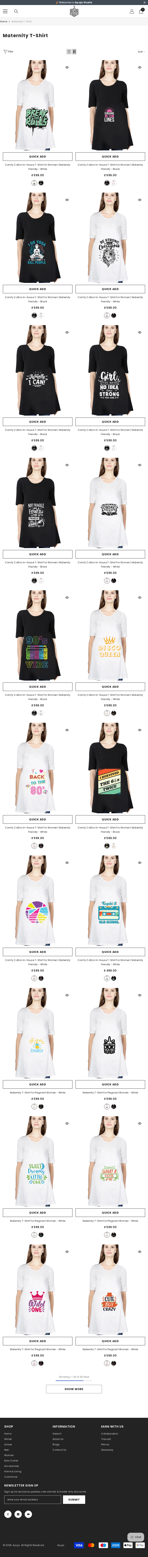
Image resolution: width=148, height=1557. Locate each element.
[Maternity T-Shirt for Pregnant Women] (37, 1033)
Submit (74, 1500)
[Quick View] (67, 67)
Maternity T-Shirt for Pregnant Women (38, 1092)
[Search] (16, 11)
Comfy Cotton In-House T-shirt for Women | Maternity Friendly (37, 167)
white (34, 183)
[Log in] (132, 11)
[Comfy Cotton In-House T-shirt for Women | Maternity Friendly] (37, 105)
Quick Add (37, 156)
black (41, 183)
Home (3, 21)
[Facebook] (8, 1514)
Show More (74, 1389)
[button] (68, 51)
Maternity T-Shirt (22, 21)
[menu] (5, 11)
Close (144, 2)
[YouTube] (28, 1514)
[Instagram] (18, 1514)
